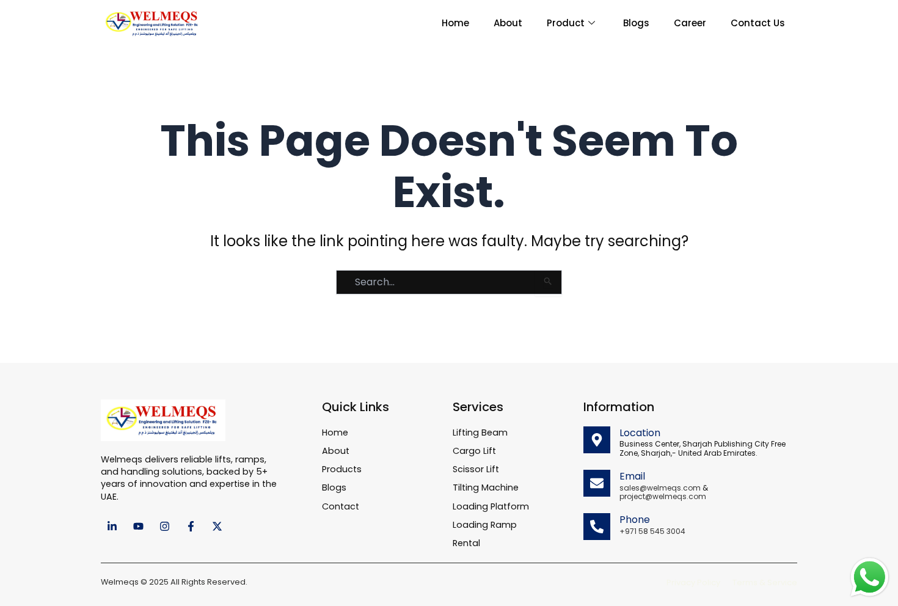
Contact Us (758, 22)
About (508, 22)
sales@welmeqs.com (660, 488)
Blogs (636, 22)
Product (566, 22)
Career (690, 22)
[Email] (596, 483)
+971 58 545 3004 (652, 531)
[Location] (596, 439)
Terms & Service (764, 582)
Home (455, 22)
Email (632, 476)
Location (639, 433)
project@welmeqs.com (662, 496)
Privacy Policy (693, 582)
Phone (634, 520)
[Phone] (596, 526)
